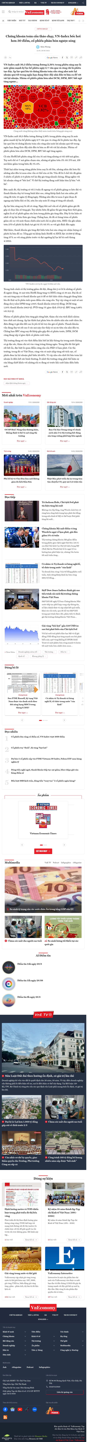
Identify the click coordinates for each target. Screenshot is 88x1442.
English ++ (73, 3)
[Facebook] (5, 1409)
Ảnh (4, 1367)
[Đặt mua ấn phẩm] (77, 11)
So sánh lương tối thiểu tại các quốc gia (61, 943)
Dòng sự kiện (43, 1178)
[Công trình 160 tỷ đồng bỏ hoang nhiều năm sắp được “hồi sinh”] (65, 1143)
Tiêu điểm (11, 20)
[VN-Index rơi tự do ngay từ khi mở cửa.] (43, 246)
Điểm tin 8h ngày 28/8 (28, 997)
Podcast (56, 863)
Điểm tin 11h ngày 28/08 (30, 981)
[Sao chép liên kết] (76, 57)
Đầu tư (22, 20)
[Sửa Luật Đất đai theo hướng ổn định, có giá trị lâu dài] (43, 1048)
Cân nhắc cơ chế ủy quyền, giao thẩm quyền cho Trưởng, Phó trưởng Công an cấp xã (20, 1161)
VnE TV (44, 3)
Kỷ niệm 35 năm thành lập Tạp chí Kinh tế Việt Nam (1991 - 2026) (64, 1212)
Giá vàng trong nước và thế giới (21, 1273)
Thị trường (72, 20)
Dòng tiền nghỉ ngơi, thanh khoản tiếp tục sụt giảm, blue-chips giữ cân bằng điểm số (44, 771)
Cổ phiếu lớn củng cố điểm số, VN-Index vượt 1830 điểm (38, 737)
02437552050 (54, 1387)
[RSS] (5, 1417)
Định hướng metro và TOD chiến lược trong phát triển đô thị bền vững (21, 1212)
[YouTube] (19, 1409)
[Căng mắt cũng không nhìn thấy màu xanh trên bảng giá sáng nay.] (43, 86)
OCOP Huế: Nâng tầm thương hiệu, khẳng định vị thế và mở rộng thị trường (22, 433)
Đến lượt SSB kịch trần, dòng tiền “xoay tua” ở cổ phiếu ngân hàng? (43, 781)
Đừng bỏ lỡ (12, 667)
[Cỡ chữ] (10, 57)
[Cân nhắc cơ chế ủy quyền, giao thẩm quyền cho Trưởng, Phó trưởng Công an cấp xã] (21, 1143)
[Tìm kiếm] (9, 12)
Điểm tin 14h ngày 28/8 (29, 964)
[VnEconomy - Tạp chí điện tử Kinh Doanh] (43, 1307)
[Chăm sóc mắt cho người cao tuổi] (65, 1107)
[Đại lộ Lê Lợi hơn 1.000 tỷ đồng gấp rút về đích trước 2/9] (21, 1107)
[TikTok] (27, 1409)
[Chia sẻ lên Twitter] (67, 57)
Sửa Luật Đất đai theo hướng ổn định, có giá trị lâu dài (39, 1076)
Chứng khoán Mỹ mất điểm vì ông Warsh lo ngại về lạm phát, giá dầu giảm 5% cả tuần (60, 532)
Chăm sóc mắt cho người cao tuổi (24, 941)
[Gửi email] (71, 57)
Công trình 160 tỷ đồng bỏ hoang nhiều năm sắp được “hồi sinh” (63, 1159)
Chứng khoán (8, 3)
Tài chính (32, 20)
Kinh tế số (44, 20)
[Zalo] (34, 1409)
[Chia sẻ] (81, 57)
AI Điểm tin (43, 955)
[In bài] (5, 57)
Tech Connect (57, 3)
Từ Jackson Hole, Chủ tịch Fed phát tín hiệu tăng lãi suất (60, 504)
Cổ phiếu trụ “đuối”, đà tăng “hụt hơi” (29, 748)
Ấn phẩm (43, 795)
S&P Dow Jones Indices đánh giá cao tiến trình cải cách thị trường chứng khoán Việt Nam (61, 594)
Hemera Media (41, 1436)
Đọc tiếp (10, 497)
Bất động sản (51, 402)
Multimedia (12, 862)
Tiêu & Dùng (24, 3)
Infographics (66, 863)
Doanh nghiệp (8, 402)
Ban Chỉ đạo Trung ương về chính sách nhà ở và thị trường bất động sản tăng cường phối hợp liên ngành (65, 433)
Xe (35, 3)
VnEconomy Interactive (60, 1273)
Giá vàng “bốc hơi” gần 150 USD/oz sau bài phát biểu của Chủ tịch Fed (60, 628)
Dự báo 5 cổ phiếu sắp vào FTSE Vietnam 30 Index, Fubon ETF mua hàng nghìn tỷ (46, 760)
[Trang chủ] (3, 20)
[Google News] (52, 57)
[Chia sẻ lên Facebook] (62, 57)
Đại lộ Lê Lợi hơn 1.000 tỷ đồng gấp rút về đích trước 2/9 (20, 1124)
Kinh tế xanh (58, 20)
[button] (40, 720)
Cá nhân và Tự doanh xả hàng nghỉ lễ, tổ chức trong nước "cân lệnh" (61, 566)
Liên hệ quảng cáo (65, 1392)
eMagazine (77, 863)
